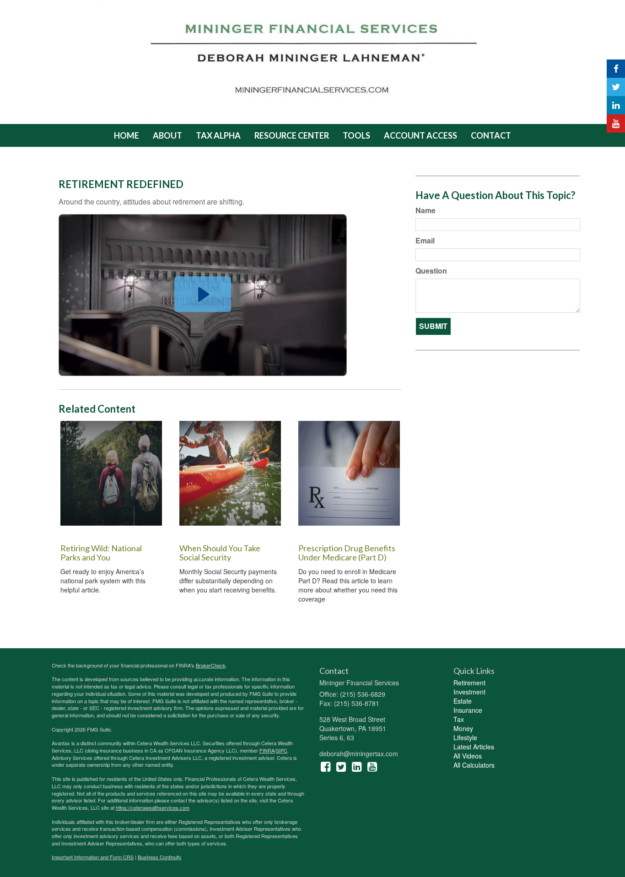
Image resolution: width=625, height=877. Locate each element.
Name (425, 210)
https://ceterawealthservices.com (152, 807)
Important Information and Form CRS (93, 857)
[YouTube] (616, 123)
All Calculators (474, 764)
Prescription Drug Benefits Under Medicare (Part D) (346, 552)
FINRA (267, 750)
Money (463, 728)
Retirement (469, 682)
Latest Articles (473, 746)
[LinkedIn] (616, 105)
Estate (462, 700)
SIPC (281, 750)
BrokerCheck (211, 665)
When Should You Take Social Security (219, 552)
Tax (458, 719)
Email (425, 241)
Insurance (467, 710)
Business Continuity (160, 857)
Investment (469, 691)
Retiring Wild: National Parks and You (101, 552)
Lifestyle (465, 737)
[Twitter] (616, 87)
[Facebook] (616, 68)
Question (431, 271)
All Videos (467, 755)
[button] (167, 135)
